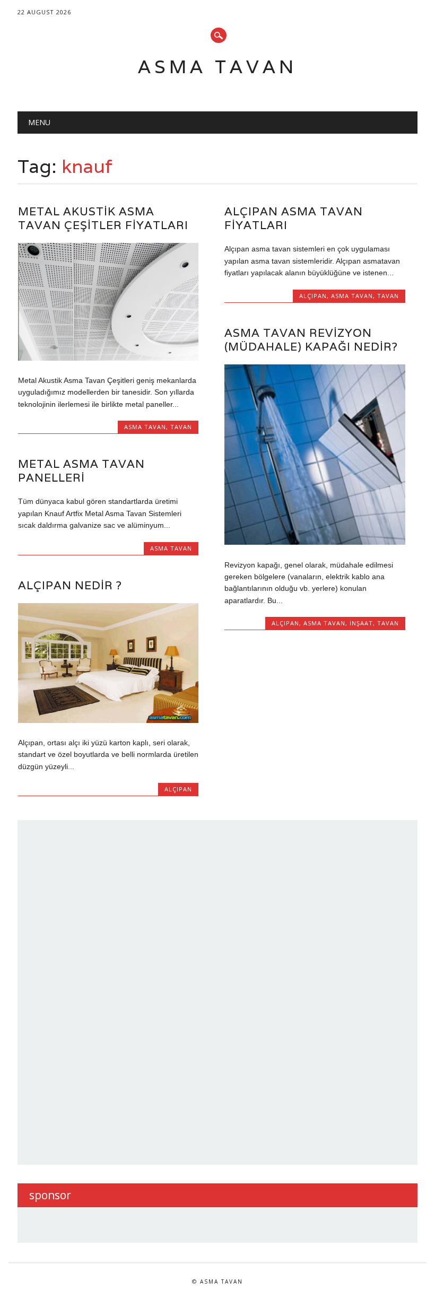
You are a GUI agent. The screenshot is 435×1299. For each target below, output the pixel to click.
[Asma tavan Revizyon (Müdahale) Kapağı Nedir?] (314, 542)
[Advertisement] (108, 991)
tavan (181, 427)
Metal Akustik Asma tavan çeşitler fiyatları (103, 218)
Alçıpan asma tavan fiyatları (293, 218)
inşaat (361, 623)
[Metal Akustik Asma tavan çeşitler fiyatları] (108, 358)
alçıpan (313, 296)
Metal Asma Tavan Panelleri (81, 471)
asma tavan (145, 427)
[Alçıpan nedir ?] (108, 720)
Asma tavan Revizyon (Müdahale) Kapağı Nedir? (311, 340)
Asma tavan (217, 67)
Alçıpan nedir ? (70, 585)
